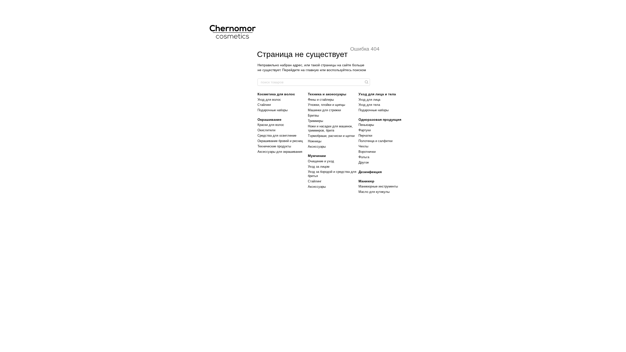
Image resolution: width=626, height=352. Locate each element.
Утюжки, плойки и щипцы (326, 105)
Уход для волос (269, 99)
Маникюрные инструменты (378, 186)
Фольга (363, 157)
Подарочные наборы (272, 110)
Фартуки (364, 130)
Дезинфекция (370, 172)
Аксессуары (317, 146)
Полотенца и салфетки (375, 141)
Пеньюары (366, 125)
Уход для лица (369, 99)
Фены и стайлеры (321, 99)
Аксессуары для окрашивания (279, 152)
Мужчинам (317, 156)
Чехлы (363, 146)
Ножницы (314, 141)
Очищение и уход (321, 161)
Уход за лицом (318, 166)
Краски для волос (270, 125)
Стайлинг (264, 105)
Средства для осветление (276, 135)
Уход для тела (369, 105)
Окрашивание (269, 119)
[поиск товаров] (366, 82)
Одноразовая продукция (379, 119)
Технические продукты (274, 146)
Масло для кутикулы (374, 192)
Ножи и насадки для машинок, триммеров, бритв (330, 128)
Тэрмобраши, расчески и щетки (331, 136)
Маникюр (366, 181)
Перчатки (365, 135)
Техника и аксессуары (327, 94)
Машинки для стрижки (324, 110)
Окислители (266, 130)
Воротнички (367, 152)
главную (312, 70)
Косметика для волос (276, 94)
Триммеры (315, 121)
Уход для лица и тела (377, 94)
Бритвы (313, 115)
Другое (363, 162)
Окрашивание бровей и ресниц (280, 141)
